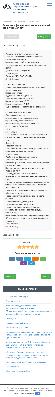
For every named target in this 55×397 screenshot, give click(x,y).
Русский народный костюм (18, 323)
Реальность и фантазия (17, 327)
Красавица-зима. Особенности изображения (27, 362)
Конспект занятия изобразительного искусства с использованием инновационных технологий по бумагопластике (29, 335)
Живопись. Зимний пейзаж (18, 371)
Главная (6, 21)
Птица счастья (13, 301)
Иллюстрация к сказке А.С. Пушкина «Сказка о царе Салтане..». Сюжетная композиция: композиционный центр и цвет (28, 345)
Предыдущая (11, 37)
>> (24, 45)
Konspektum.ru (21, 4)
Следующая (44, 37)
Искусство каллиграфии (17, 296)
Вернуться (10, 276)
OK (38, 393)
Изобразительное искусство (21, 21)
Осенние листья (13, 367)
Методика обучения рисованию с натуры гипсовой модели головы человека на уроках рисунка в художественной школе (27, 355)
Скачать (46, 276)
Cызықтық (11, 318)
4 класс (36, 21)
